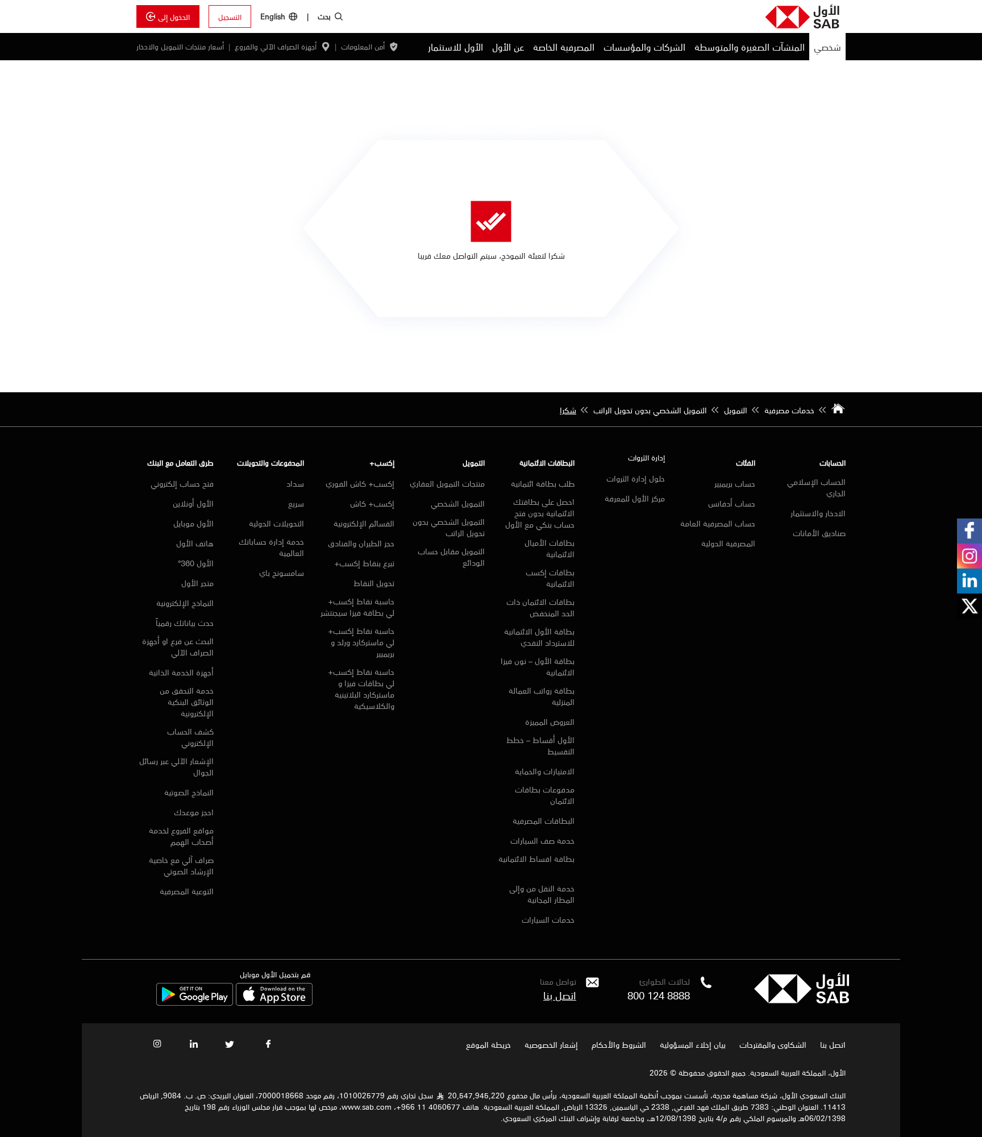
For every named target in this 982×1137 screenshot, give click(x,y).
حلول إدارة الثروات (635, 478)
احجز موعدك (194, 812)
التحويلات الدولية (276, 523)
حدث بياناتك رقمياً (185, 622)
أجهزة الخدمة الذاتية (181, 672)
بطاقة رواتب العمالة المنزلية (542, 695)
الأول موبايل (193, 523)
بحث (324, 16)
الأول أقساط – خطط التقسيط (540, 745)
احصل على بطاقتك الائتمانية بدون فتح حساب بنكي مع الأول (540, 513)
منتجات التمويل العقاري (447, 483)
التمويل (474, 462)
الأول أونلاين (192, 503)
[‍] (801, 1000)
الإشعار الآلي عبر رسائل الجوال (176, 766)
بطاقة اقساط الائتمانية (536, 859)
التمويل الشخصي (458, 503)
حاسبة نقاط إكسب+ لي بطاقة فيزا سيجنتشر (357, 606)
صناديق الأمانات (819, 532)
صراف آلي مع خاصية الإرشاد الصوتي (181, 865)
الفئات (745, 462)
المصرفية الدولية (728, 543)
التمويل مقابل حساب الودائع (451, 556)
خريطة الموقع (487, 1044)
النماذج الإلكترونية (185, 602)
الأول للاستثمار (455, 46)
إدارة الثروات (646, 457)
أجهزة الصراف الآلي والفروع (276, 46)
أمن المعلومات (363, 46)
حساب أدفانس (731, 503)
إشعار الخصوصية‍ (551, 1044)
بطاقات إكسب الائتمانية (550, 577)
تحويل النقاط (373, 582)
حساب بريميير (734, 483)
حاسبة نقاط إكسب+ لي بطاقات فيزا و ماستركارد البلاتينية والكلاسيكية (361, 688)
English (272, 16)
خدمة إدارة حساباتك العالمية (271, 547)
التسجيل (230, 16)
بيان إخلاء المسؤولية (693, 1044)
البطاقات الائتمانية (547, 462)
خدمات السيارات (548, 919)
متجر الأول (197, 582)
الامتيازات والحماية (545, 771)
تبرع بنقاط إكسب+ (364, 562)
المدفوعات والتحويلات (270, 462)
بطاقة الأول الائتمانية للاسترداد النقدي (539, 636)
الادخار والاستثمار (818, 512)
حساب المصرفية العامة (717, 523)
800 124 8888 (658, 995)
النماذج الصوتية (189, 792)
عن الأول (508, 46)
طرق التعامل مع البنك (180, 462)
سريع (296, 503)
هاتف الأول (195, 543)
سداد (295, 483)
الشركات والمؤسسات (644, 46)
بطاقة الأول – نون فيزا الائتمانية (538, 666)
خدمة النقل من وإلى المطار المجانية (542, 893)
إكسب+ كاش (372, 503)
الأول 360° (196, 562)
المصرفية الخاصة (563, 46)
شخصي (827, 46)
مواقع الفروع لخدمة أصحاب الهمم (181, 835)
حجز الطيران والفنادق (361, 543)
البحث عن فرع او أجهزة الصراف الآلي (178, 646)
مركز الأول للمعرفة (635, 498)
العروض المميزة (550, 721)
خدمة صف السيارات (542, 840)
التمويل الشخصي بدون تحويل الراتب (449, 527)
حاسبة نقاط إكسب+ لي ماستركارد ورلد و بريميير (361, 642)
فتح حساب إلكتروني (182, 483)
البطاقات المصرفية (544, 820)
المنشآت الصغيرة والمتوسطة (749, 46)
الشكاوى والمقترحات (772, 1044)
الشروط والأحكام (619, 1044)
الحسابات (832, 462)
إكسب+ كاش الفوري (360, 483)
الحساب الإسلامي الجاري (816, 487)
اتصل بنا (559, 995)
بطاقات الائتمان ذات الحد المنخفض (540, 607)
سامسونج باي (281, 572)
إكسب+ (381, 462)
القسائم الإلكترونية (364, 523)
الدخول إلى (174, 16)
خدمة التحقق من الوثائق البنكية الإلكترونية (187, 701)
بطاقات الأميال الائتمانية (550, 548)
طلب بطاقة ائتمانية (543, 483)
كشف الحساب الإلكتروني (190, 736)
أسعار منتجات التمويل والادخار (180, 46)
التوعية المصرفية (187, 891)
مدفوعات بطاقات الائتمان (545, 794)
